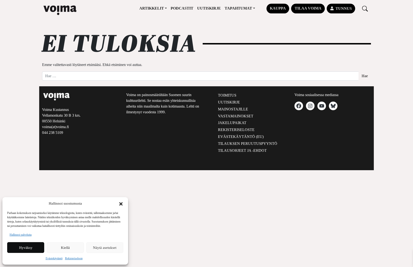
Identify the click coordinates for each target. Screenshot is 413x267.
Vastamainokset (235, 116)
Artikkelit (151, 8)
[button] (121, 203)
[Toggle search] (365, 8)
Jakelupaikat (232, 123)
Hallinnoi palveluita (21, 234)
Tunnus (344, 8)
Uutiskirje (209, 8)
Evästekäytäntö (54, 258)
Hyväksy (26, 248)
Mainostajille (233, 109)
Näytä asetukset (104, 248)
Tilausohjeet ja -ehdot (242, 150)
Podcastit (182, 8)
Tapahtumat (238, 8)
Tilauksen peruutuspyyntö (247, 144)
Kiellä (65, 248)
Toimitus (227, 95)
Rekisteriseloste (74, 258)
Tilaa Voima (308, 8)
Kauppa (278, 8)
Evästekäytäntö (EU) (241, 137)
